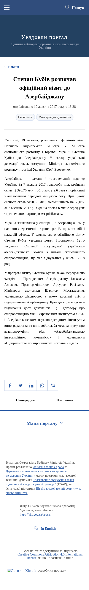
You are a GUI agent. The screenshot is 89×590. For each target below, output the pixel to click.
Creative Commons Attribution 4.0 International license (50, 556)
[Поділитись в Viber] (53, 385)
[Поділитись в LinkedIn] (31, 385)
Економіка (25, 117)
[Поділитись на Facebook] (10, 385)
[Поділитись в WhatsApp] (42, 385)
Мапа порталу (42, 423)
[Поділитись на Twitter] (20, 385)
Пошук (78, 7)
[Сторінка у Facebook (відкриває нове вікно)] (36, 538)
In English (48, 528)
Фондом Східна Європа (48, 467)
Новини (13, 67)
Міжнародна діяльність (55, 117)
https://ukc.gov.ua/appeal (35, 514)
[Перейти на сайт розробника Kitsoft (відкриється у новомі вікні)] (22, 570)
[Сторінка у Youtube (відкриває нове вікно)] (52, 538)
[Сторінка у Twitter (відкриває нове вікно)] (44, 538)
